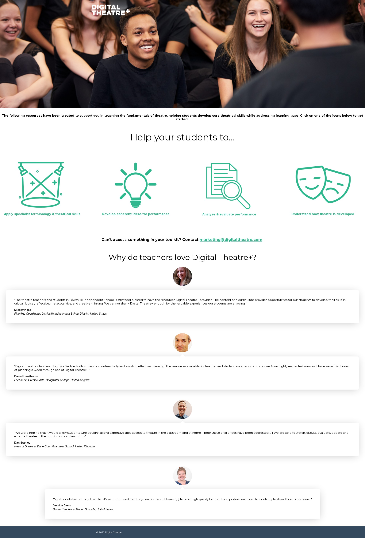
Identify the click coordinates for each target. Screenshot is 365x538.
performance (245, 214)
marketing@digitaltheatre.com (231, 239)
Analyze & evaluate (218, 214)
